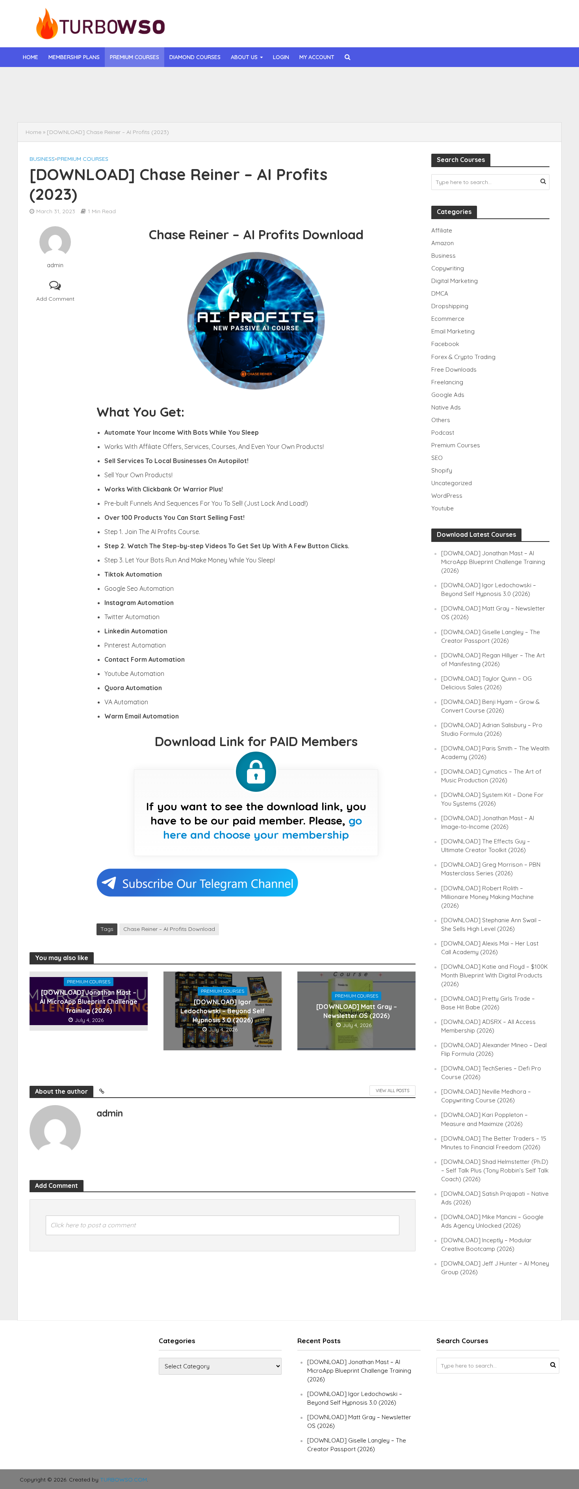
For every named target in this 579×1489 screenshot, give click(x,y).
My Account (316, 57)
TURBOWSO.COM (123, 1479)
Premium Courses (134, 57)
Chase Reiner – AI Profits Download (169, 928)
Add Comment (55, 298)
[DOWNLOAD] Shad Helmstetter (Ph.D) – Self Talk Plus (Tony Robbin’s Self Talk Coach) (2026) (495, 1170)
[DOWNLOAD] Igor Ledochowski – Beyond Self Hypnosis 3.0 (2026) (220, 102)
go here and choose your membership (262, 827)
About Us (244, 57)
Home (30, 57)
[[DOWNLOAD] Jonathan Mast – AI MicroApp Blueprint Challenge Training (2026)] (76, 84)
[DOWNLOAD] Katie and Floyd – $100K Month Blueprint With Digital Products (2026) (494, 975)
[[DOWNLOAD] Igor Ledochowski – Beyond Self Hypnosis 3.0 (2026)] (76, 102)
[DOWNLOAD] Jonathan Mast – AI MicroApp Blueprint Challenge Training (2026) (235, 84)
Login (281, 57)
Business (42, 158)
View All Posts (392, 1090)
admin (55, 265)
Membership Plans (74, 57)
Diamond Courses (195, 57)
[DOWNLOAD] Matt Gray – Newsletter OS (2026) (356, 1011)
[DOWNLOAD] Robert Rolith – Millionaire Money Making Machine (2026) (487, 896)
